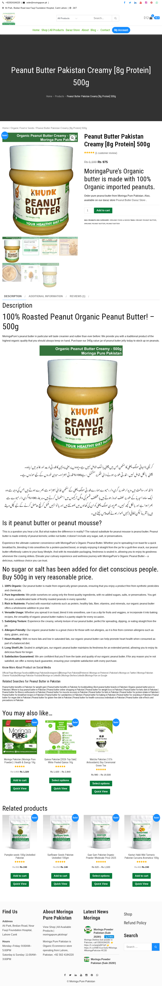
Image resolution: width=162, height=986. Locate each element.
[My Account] (144, 18)
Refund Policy (135, 922)
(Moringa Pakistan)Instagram (44, 673)
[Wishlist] (147, 18)
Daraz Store (73, 30)
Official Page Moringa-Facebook (16, 673)
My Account (121, 30)
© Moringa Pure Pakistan (81, 981)
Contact (105, 30)
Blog (93, 30)
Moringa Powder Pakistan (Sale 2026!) (103, 961)
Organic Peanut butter (94, 223)
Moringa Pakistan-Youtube (30, 675)
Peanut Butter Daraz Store (130, 200)
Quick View (19, 788)
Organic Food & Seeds (22, 128)
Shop (128, 914)
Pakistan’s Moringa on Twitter (123, 673)
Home (36, 30)
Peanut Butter (113, 223)
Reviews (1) (77, 296)
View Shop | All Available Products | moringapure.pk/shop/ (57, 931)
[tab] (14, 296)
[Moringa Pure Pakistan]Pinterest (73, 673)
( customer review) (106, 153)
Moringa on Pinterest (99, 673)
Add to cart (103, 210)
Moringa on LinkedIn (52, 675)
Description (13, 296)
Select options (60, 780)
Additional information (46, 296)
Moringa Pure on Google (96, 675)
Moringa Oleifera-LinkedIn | (74, 675)
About (85, 30)
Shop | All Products (52, 30)
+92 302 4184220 (64, 954)
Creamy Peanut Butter (146, 220)
